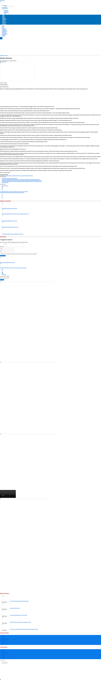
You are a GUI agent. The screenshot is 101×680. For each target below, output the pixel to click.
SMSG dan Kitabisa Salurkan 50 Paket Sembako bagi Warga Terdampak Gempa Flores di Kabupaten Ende (22, 181)
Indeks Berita (4, 662)
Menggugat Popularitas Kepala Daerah (9, 178)
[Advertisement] (50, 47)
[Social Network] (2, 9)
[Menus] (0, 1)
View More (2, 279)
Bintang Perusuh (5, 182)
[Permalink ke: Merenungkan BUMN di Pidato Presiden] (5, 219)
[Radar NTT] (2, 0)
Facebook (7, 10)
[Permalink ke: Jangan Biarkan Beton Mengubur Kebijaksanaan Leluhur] (6, 233)
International (17, 175)
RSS (5, 13)
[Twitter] (2, 187)
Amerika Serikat (6, 175)
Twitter (6, 11)
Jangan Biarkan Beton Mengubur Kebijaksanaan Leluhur (12, 234)
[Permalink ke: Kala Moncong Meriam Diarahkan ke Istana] (6, 226)
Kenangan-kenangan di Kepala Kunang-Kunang (12, 192)
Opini (3, 637)
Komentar (2, 246)
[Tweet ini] (2, 195)
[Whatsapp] (2, 198)
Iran (20, 175)
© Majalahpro (2, 660)
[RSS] (2, 189)
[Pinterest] (2, 188)
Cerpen (3, 642)
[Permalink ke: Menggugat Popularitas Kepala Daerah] (6, 207)
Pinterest (7, 12)
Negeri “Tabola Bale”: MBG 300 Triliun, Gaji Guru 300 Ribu (14, 191)
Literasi (22, 175)
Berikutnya (4, 274)
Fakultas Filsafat (5, 639)
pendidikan (4, 640)
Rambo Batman (30, 175)
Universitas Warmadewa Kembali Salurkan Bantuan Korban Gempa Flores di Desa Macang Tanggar (21, 179)
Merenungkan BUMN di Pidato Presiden (9, 220)
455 (2, 273)
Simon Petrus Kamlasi (6, 643)
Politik (26, 175)
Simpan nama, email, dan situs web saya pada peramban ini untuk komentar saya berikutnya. (19, 253)
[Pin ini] (2, 196)
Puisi (3, 644)
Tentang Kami (5, 663)
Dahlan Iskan (11, 175)
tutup (1, 37)
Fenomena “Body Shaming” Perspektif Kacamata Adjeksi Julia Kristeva (15, 213)
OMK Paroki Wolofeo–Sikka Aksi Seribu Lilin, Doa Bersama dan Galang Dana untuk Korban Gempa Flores (21, 180)
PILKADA (3, 641)
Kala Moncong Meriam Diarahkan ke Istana (10, 227)
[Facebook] (2, 186)
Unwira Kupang (5, 638)
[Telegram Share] (2, 197)
